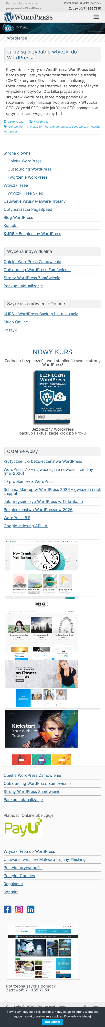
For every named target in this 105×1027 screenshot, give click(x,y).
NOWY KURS (52, 352)
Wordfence (51, 126)
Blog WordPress (18, 217)
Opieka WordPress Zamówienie (32, 261)
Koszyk (10, 330)
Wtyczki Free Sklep (25, 193)
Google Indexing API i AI (26, 525)
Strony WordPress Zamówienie (32, 277)
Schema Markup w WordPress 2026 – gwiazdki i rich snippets (52, 491)
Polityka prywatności (23, 867)
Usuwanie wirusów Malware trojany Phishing (45, 859)
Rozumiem (52, 1022)
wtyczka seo (69, 126)
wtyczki (84, 126)
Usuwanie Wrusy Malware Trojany (35, 201)
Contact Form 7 (18, 126)
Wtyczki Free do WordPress (29, 851)
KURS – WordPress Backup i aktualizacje (41, 313)
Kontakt (11, 225)
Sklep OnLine (16, 321)
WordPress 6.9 (17, 517)
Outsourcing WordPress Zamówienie (37, 269)
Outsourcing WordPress (29, 169)
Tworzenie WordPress (28, 177)
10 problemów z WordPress (29, 481)
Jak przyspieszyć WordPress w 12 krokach (43, 501)
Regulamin (13, 883)
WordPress (41, 121)
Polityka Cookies (19, 875)
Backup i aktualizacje (23, 285)
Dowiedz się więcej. (78, 1016)
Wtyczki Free (16, 185)
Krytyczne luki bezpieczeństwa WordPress (43, 461)
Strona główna (17, 153)
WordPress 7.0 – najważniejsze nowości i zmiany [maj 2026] (48, 471)
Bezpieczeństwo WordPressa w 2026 (38, 509)
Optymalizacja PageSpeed (28, 209)
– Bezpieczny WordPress (32, 233)
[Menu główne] (96, 17)
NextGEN (36, 126)
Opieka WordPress (25, 160)
